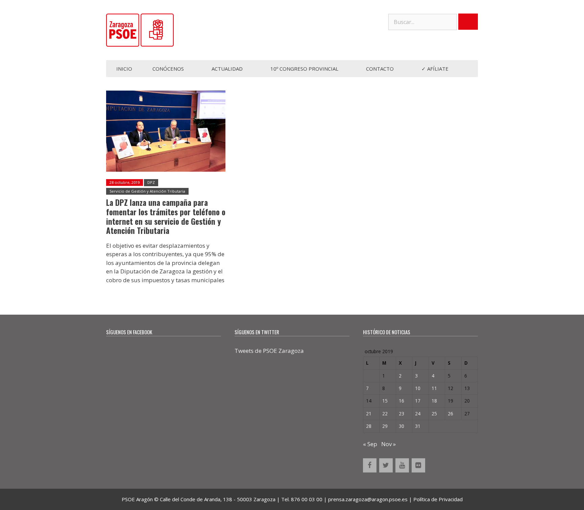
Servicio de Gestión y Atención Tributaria (147, 191)
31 (417, 426)
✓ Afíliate (434, 68)
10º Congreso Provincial (304, 68)
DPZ (151, 182)
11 (434, 388)
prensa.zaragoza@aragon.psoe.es (368, 499)
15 (385, 400)
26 (450, 413)
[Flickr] (418, 465)
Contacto (380, 68)
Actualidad (227, 68)
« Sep (370, 444)
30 (401, 426)
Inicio (124, 68)
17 (417, 400)
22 (385, 413)
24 (417, 413)
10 (417, 388)
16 (401, 400)
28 (368, 426)
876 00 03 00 (306, 499)
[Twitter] (386, 465)
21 (368, 413)
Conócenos (168, 68)
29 (385, 426)
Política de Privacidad (438, 499)
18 (434, 400)
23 (401, 413)
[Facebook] (369, 465)
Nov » (388, 444)
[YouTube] (402, 465)
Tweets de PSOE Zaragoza (269, 351)
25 (434, 413)
